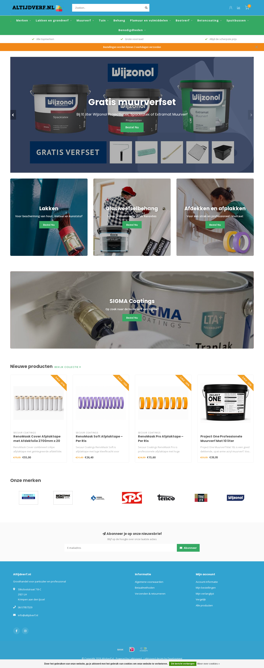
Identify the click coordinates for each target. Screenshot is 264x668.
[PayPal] (143, 649)
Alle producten (204, 605)
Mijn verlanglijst (205, 593)
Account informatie (207, 582)
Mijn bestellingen (206, 587)
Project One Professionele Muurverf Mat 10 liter (221, 438)
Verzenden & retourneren (150, 593)
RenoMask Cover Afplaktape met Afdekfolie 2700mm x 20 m (36, 441)
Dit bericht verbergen (182, 663)
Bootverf (183, 20)
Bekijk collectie (67, 367)
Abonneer (190, 548)
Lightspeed (135, 658)
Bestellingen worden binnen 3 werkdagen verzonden (132, 47)
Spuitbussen (236, 20)
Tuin (102, 20)
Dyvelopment (175, 658)
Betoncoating (208, 20)
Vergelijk (201, 599)
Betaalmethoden (145, 587)
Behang (119, 20)
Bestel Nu (132, 127)
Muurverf (84, 20)
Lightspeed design (154, 658)
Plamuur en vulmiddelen (149, 20)
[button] (13, 115)
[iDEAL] (132, 649)
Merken (22, 20)
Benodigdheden (130, 30)
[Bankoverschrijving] (120, 649)
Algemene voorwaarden (149, 582)
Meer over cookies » (208, 663)
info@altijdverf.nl (28, 615)
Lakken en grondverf (52, 20)
